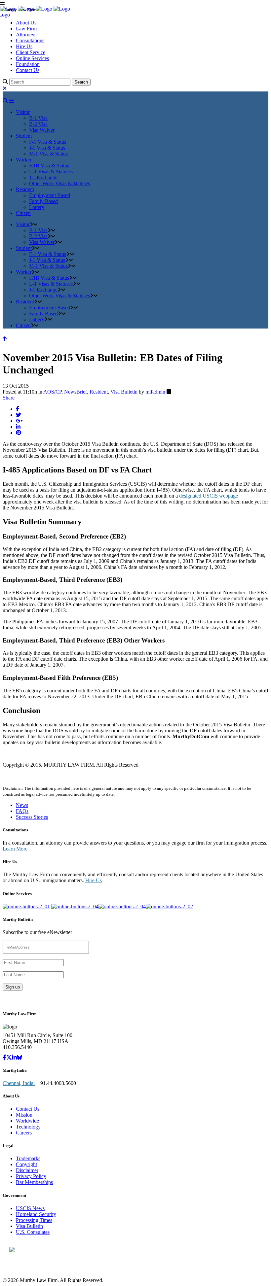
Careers (24, 1132)
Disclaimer (27, 1170)
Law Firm (26, 28)
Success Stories (32, 817)
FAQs (22, 811)
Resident (99, 392)
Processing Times (34, 1220)
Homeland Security (36, 1214)
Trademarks (28, 1158)
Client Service (30, 52)
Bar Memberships (34, 1182)
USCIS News (30, 1208)
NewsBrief (75, 392)
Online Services (32, 58)
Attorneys (26, 34)
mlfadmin (155, 392)
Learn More (15, 849)
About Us (26, 22)
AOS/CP (52, 392)
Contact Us (27, 70)
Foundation (28, 64)
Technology (28, 1127)
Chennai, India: (19, 1083)
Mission (24, 1115)
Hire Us (24, 46)
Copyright (26, 1164)
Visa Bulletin (123, 392)
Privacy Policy (31, 1176)
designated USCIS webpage (208, 496)
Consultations (30, 40)
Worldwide (27, 1121)
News (22, 805)
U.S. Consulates (33, 1232)
